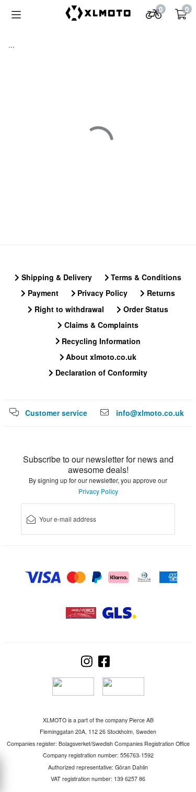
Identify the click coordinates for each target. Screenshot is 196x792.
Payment (42, 293)
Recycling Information (100, 341)
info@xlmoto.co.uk (150, 413)
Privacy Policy (101, 293)
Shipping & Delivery (55, 277)
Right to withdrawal (68, 309)
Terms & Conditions (145, 277)
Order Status (144, 309)
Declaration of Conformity (100, 372)
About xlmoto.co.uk (100, 356)
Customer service (56, 413)
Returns (160, 293)
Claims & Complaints (100, 325)
